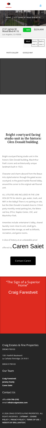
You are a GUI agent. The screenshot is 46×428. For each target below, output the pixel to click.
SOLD (28, 41)
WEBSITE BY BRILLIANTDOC (14, 422)
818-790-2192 (13, 399)
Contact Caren (23, 260)
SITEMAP (24, 416)
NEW (28, 30)
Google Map (27, 53)
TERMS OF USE (33, 419)
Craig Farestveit (9, 378)
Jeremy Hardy (8, 382)
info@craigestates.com (18, 402)
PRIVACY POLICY (18, 419)
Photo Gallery (11, 53)
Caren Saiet (7, 385)
